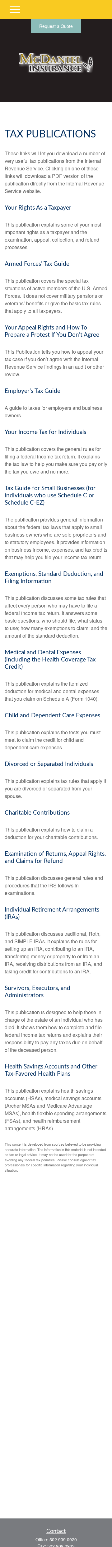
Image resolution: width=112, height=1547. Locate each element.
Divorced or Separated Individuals (49, 764)
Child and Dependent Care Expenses (52, 716)
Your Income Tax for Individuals (45, 432)
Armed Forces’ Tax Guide (37, 264)
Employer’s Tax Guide (32, 391)
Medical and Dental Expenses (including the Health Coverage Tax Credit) (50, 660)
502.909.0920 (63, 1539)
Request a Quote (56, 26)
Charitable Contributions (37, 813)
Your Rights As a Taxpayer (38, 208)
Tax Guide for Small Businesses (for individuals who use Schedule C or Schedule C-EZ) (50, 495)
